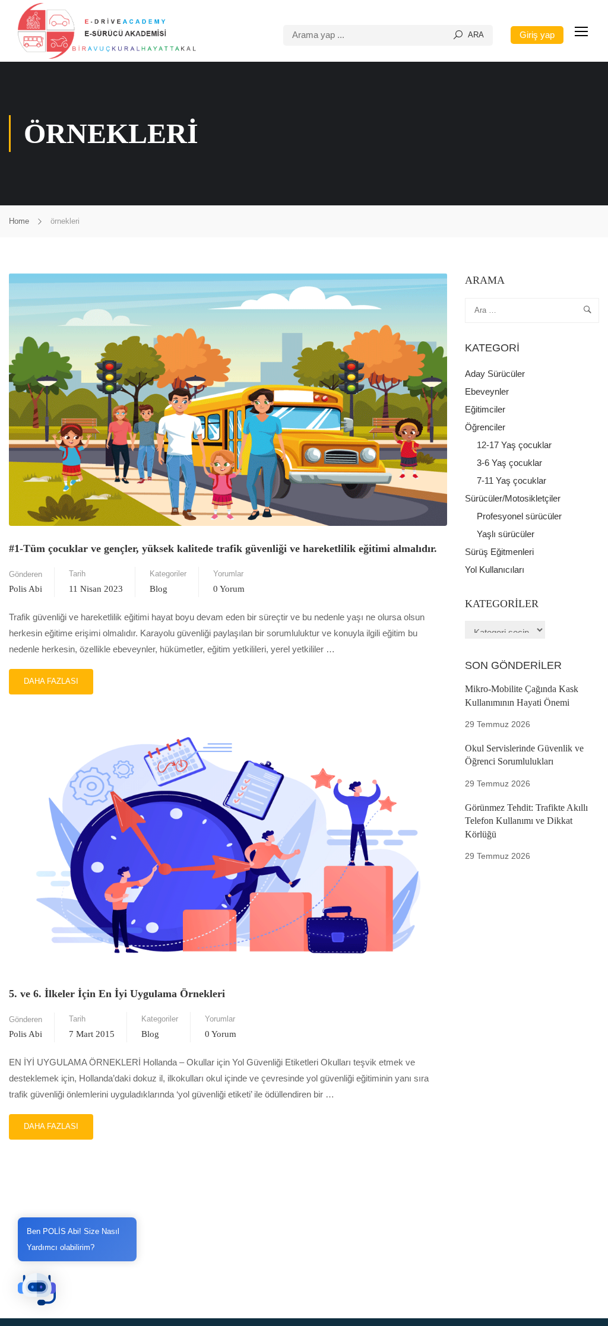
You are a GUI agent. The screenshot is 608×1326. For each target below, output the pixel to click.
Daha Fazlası (50, 677)
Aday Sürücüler (495, 374)
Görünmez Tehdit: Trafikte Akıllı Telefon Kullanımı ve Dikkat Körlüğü (526, 820)
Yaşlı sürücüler (505, 534)
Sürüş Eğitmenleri (499, 552)
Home (19, 221)
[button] (37, 1289)
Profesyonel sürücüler (519, 516)
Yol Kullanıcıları (494, 569)
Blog (158, 589)
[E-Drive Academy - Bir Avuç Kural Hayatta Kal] (107, 31)
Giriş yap (537, 35)
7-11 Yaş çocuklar (511, 480)
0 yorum (229, 589)
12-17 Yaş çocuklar (514, 445)
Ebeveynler (487, 391)
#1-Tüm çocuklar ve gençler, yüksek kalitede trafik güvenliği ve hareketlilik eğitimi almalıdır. (223, 548)
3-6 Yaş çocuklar (509, 463)
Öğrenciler (485, 427)
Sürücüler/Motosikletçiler (512, 498)
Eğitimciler (485, 409)
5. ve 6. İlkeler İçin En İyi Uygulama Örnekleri (117, 994)
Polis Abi (25, 589)
